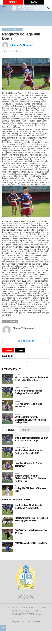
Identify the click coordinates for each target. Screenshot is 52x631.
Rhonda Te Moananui (22, 45)
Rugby (17, 374)
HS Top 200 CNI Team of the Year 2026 (30, 489)
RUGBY (28, 610)
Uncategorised (21, 388)
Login (34, 2)
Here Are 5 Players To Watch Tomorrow (28, 405)
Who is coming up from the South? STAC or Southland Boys (31, 378)
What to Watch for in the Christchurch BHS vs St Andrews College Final (30, 420)
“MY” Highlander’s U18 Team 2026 (31, 543)
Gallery (39, 614)
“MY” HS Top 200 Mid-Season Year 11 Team (31, 531)
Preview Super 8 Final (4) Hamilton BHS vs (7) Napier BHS (31, 519)
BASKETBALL (17, 610)
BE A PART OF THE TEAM (23, 614)
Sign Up (13, 2)
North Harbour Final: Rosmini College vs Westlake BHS (29, 392)
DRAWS (44, 607)
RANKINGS (33, 607)
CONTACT (38, 610)
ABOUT (16, 607)
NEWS (24, 607)
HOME (7, 607)
